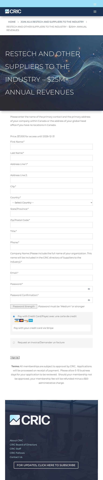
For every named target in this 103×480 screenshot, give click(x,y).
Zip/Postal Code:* (20, 220)
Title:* (13, 231)
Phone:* (14, 242)
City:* (13, 186)
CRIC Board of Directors (23, 444)
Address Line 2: (18, 175)
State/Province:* (19, 209)
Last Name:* (17, 153)
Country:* (15, 197)
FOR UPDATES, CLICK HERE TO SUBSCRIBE (46, 465)
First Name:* (17, 141)
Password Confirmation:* (24, 295)
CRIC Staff (15, 448)
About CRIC (16, 440)
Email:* (14, 272)
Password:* (16, 284)
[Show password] (89, 289)
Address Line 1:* (19, 164)
